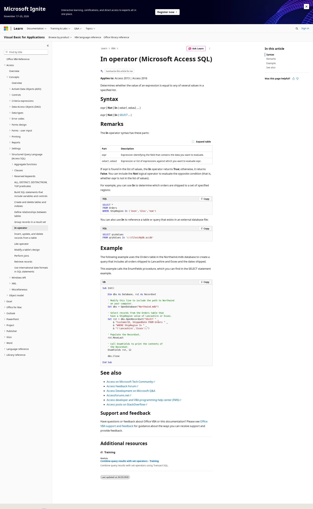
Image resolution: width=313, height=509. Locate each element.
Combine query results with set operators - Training (129, 461)
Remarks (271, 58)
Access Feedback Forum (121, 386)
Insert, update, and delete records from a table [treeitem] (28, 236)
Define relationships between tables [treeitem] (30, 214)
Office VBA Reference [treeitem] (18, 59)
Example (271, 63)
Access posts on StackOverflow (126, 404)
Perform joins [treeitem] (21, 255)
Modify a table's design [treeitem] (27, 249)
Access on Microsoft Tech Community (130, 381)
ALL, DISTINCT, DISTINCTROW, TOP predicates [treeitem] (30, 184)
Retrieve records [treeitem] (23, 261)
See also (270, 67)
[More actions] (210, 48)
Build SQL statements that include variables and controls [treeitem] (30, 194)
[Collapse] (48, 45)
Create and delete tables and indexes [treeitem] (30, 204)
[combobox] (26, 52)
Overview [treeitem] (14, 71)
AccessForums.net (118, 395)
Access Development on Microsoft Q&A (131, 391)
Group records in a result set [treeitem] (30, 222)
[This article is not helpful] (297, 79)
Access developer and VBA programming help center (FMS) (143, 400)
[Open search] (297, 28)
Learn (104, 48)
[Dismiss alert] (306, 6)
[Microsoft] (6, 28)
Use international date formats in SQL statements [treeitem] (31, 269)
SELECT (123, 115)
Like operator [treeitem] (21, 243)
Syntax (270, 54)
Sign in (305, 28)
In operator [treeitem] (20, 227)
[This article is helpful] (293, 79)
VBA (113, 48)
